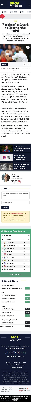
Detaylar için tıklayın (15, 274)
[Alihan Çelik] (5, 177)
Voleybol (10, 365)
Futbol (5, 12)
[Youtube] (19, 181)
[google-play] (20, 357)
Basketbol (14, 12)
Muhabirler (14, 367)
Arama (20, 367)
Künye (11, 387)
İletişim (4, 387)
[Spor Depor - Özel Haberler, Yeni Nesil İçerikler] (16, 5)
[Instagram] (12, 352)
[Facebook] (6, 352)
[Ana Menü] (2, 5)
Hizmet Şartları (5, 391)
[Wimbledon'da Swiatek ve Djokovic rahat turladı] (15, 53)
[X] (9, 352)
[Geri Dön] (2, 16)
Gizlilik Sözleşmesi (7, 389)
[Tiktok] (21, 352)
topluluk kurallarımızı (17, 213)
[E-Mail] (12, 181)
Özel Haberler (20, 365)
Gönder (5, 207)
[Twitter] (15, 181)
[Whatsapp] (24, 352)
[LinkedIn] (15, 352)
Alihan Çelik (5, 68)
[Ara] (29, 5)
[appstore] (10, 357)
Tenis (22, 12)
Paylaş (5, 64)
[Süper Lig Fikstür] (29, 281)
